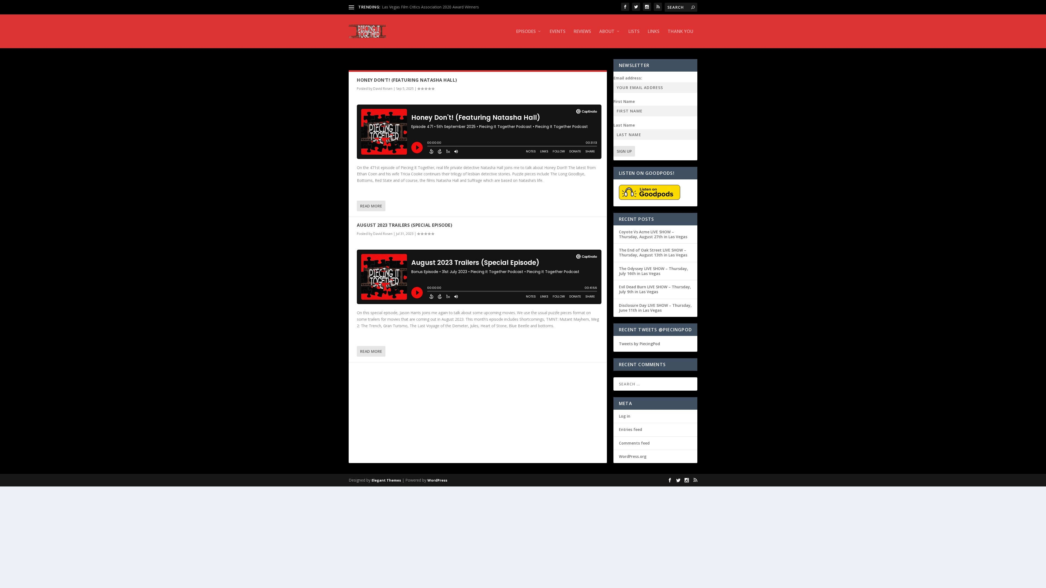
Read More (371, 206)
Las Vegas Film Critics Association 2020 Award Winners (430, 7)
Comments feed (634, 443)
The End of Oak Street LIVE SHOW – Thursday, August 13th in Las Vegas (653, 252)
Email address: (627, 78)
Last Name (624, 125)
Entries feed (630, 429)
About (607, 31)
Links (653, 31)
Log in (624, 416)
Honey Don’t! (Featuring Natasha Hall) (407, 80)
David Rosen (383, 88)
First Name (624, 101)
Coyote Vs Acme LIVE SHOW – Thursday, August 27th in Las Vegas (653, 234)
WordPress (437, 480)
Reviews (582, 31)
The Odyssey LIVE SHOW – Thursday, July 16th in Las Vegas (653, 271)
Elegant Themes (386, 480)
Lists (634, 31)
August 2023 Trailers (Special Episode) (404, 225)
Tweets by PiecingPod (639, 343)
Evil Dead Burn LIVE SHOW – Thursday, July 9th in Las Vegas (655, 289)
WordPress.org (632, 456)
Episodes (526, 31)
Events (557, 31)
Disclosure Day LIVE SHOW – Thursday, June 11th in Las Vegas (655, 308)
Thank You (680, 31)
